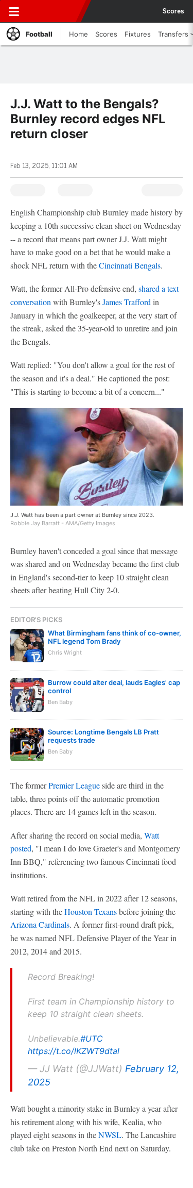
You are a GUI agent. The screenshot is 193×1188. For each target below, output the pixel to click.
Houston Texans (90, 911)
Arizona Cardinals (39, 924)
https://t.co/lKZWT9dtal (73, 1051)
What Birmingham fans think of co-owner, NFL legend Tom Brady (114, 637)
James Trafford (126, 301)
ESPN (55, 11)
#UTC (91, 1038)
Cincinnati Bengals (130, 265)
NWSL (109, 1134)
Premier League (74, 785)
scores (173, 11)
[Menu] (14, 11)
